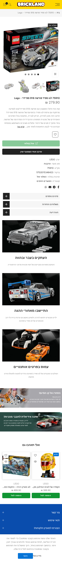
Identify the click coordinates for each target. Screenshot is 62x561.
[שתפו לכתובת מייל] (50, 187)
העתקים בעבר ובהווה (31, 258)
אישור (25, 556)
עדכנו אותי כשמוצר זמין (31, 151)
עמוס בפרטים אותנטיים (31, 367)
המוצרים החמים (44, 181)
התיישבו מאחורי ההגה (31, 310)
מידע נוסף (37, 556)
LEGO (52, 159)
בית (58, 13)
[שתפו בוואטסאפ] (45, 187)
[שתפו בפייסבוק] (58, 187)
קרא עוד (20, 126)
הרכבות (47, 163)
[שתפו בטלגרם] (54, 187)
